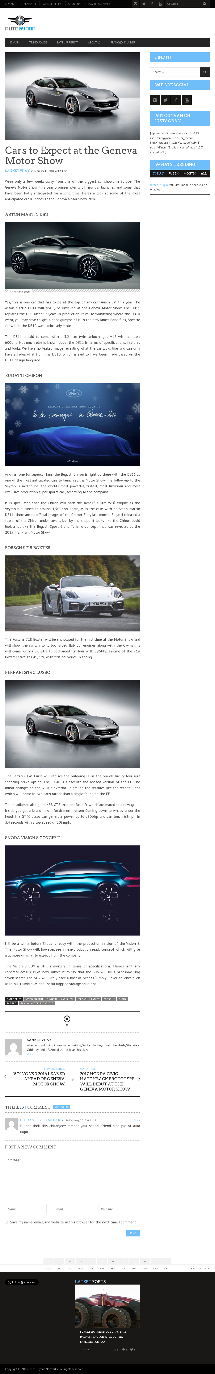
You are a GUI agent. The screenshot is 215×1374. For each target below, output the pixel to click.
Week (173, 173)
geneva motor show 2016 (36, 1003)
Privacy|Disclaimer (97, 4)
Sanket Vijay (17, 171)
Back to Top (198, 1268)
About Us (74, 4)
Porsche (109, 999)
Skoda (122, 999)
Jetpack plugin (159, 185)
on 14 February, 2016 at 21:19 (79, 1120)
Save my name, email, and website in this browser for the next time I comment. (73, 1222)
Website (31, 1054)
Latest (95, 999)
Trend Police (28, 4)
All (204, 173)
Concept (85, 1349)
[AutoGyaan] (36, 23)
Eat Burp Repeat (52, 4)
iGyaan (9, 4)
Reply (137, 1120)
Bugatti (52, 999)
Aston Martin (34, 999)
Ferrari (82, 999)
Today (158, 173)
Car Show (67, 999)
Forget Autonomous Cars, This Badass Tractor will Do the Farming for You (103, 1336)
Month (190, 173)
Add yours (61, 1107)
